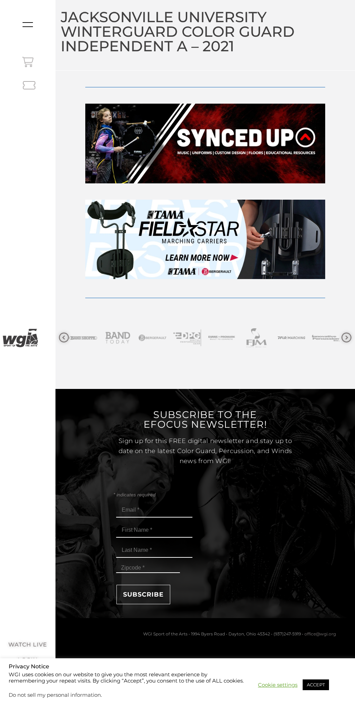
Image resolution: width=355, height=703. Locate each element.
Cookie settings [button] (277, 685)
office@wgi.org (320, 633)
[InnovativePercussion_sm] (294, 338)
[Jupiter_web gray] (329, 338)
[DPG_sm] (155, 338)
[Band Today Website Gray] (86, 338)
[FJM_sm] (225, 338)
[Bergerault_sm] (121, 338)
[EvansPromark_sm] (190, 338)
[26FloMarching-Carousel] (259, 338)
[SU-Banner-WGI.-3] (205, 181)
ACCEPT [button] (316, 684)
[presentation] (64, 338)
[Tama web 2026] (205, 277)
